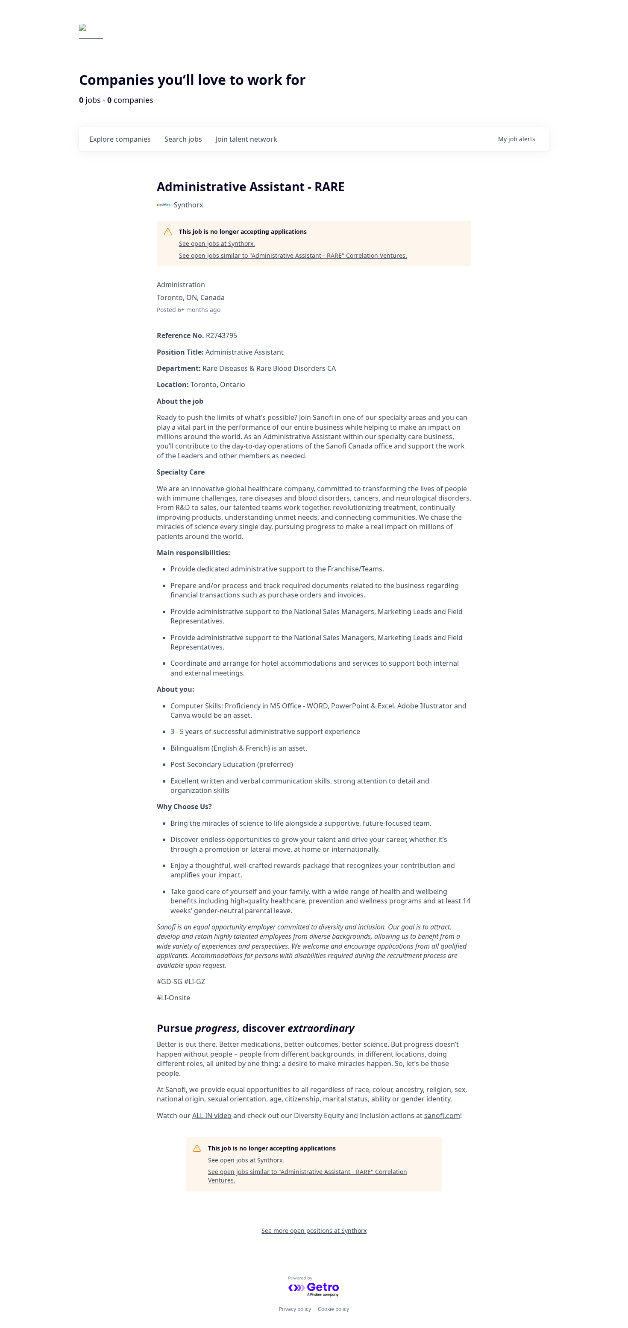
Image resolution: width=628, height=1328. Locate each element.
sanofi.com (442, 1115)
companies (120, 139)
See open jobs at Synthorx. (217, 243)
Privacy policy (295, 1309)
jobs (183, 139)
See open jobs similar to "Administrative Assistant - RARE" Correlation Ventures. (293, 255)
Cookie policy (333, 1309)
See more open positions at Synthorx (314, 1230)
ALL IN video (212, 1115)
